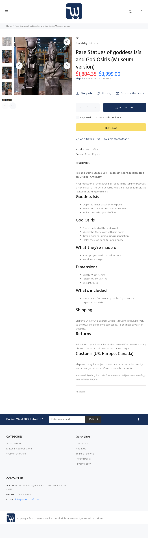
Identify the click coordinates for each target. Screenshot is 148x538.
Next (67, 65)
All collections (14, 444)
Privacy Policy (83, 464)
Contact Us (82, 444)
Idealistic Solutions (92, 519)
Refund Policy (83, 459)
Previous (19, 65)
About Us (81, 449)
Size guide (86, 93)
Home (9, 26)
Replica (96, 154)
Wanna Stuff (92, 149)
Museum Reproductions (19, 449)
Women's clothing (16, 454)
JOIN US (93, 419)
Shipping (81, 79)
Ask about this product (133, 93)
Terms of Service (85, 454)
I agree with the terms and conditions (100, 118)
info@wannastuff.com (27, 500)
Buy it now (111, 128)
